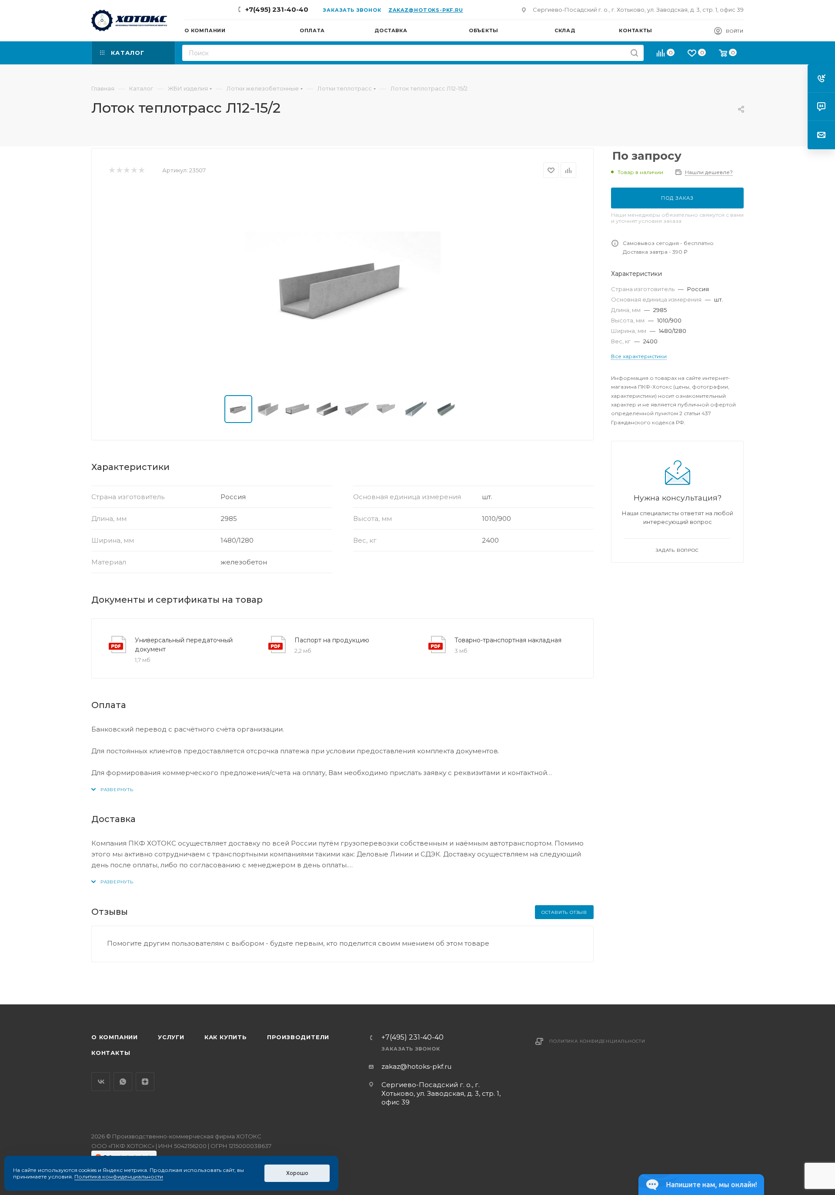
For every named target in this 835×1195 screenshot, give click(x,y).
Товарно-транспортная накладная (507, 640)
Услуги (171, 1037)
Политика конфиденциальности (597, 1041)
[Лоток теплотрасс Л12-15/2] (343, 287)
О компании (114, 1037)
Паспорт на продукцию (331, 640)
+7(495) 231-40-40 (276, 9)
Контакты (110, 1052)
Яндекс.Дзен (145, 1081)
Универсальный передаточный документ (184, 644)
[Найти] (634, 53)
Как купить (225, 1037)
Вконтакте (100, 1081)
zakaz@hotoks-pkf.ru (425, 10)
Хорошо (297, 1173)
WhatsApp (123, 1081)
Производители (298, 1037)
